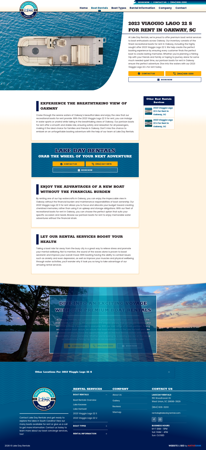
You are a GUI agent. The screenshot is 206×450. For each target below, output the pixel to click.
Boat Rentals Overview (84, 400)
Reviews (117, 406)
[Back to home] (29, 10)
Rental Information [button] (142, 8)
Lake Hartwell (80, 409)
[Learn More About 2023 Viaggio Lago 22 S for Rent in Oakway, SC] (159, 111)
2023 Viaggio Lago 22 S (85, 413)
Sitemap (117, 412)
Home (84, 8)
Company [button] (165, 8)
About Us (117, 394)
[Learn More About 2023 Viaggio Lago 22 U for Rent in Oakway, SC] (159, 123)
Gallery (116, 400)
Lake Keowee (79, 404)
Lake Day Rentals (161, 394)
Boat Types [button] (118, 8)
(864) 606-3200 (160, 407)
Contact (181, 8)
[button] (103, 372)
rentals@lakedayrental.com (166, 413)
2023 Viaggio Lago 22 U (85, 418)
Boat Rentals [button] (99, 8)
